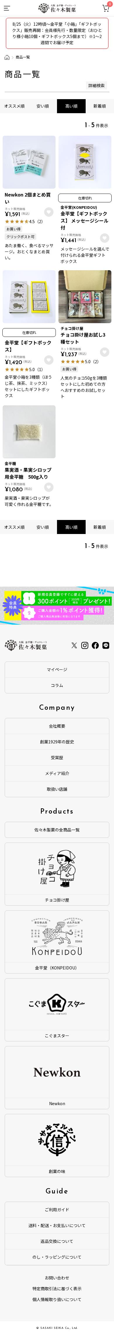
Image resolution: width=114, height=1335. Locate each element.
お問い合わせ (57, 1278)
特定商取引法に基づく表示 (57, 1288)
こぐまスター (57, 1035)
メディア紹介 (57, 773)
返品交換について (57, 1241)
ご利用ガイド (57, 1209)
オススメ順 (14, 106)
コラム (57, 685)
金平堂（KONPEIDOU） (57, 968)
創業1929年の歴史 (57, 742)
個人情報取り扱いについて (57, 1299)
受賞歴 (57, 757)
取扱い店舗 (57, 789)
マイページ (57, 669)
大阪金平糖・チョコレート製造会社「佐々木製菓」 (7, 57)
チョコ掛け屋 (57, 900)
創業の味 (57, 1171)
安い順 (43, 106)
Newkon (57, 1103)
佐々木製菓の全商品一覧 (57, 830)
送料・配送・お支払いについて (57, 1225)
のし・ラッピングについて (57, 1257)
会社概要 (57, 726)
